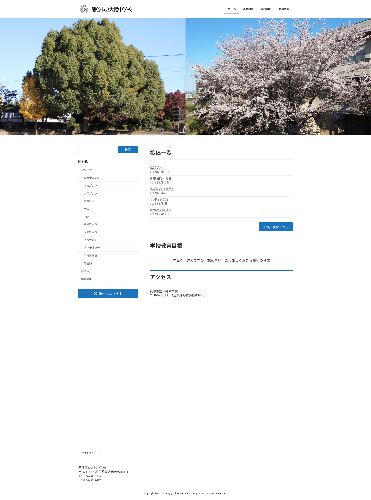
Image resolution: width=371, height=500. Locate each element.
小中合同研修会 (161, 178)
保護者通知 (90, 239)
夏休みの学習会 (161, 210)
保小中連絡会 (92, 247)
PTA (86, 216)
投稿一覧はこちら (276, 227)
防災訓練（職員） (162, 189)
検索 (128, 149)
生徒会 (88, 209)
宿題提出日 (157, 168)
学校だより (90, 185)
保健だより (90, 232)
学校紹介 (86, 271)
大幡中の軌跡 (92, 177)
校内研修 (89, 201)
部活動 (88, 263)
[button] (182, 132)
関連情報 (86, 279)
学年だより (90, 193)
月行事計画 (90, 255)
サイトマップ (89, 452)
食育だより (90, 224)
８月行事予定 (159, 199)
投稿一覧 (86, 169)
